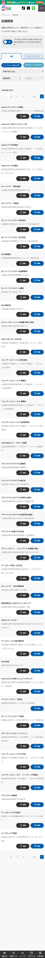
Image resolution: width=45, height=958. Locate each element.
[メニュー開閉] (41, 8)
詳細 (38, 116)
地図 (24, 116)
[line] (33, 8)
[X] (23, 8)
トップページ (5, 15)
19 (34, 96)
